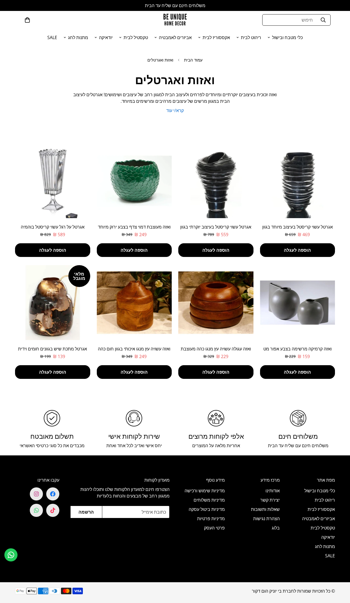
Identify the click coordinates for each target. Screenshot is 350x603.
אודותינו (273, 491)
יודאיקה (106, 37)
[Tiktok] (52, 510)
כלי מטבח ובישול (287, 37)
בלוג (276, 528)
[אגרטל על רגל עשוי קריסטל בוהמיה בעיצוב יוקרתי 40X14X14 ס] (52, 180)
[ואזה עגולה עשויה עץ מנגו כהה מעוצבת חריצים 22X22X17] (215, 302)
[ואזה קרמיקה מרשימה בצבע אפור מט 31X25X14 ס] (297, 302)
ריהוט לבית (251, 37)
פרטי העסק (214, 528)
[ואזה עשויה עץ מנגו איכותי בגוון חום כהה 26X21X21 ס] (134, 302)
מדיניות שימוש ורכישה (205, 491)
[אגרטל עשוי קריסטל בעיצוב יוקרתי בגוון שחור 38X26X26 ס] (215, 180)
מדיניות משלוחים (209, 500)
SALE (52, 37)
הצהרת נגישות (266, 519)
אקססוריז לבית (216, 37)
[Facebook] (52, 493)
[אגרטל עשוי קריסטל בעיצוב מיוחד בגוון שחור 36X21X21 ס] (297, 180)
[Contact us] (11, 554)
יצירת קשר (270, 500)
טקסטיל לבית (136, 37)
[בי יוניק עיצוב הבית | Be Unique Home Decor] (175, 20)
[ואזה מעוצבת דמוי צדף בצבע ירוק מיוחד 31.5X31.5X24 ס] (134, 180)
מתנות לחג (78, 37)
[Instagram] (36, 493)
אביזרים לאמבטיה (175, 37)
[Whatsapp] (36, 510)
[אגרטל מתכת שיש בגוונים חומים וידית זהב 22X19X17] (52, 302)
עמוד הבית (193, 60)
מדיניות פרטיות (211, 519)
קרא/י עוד (175, 110)
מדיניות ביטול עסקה (207, 509)
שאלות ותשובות (265, 509)
